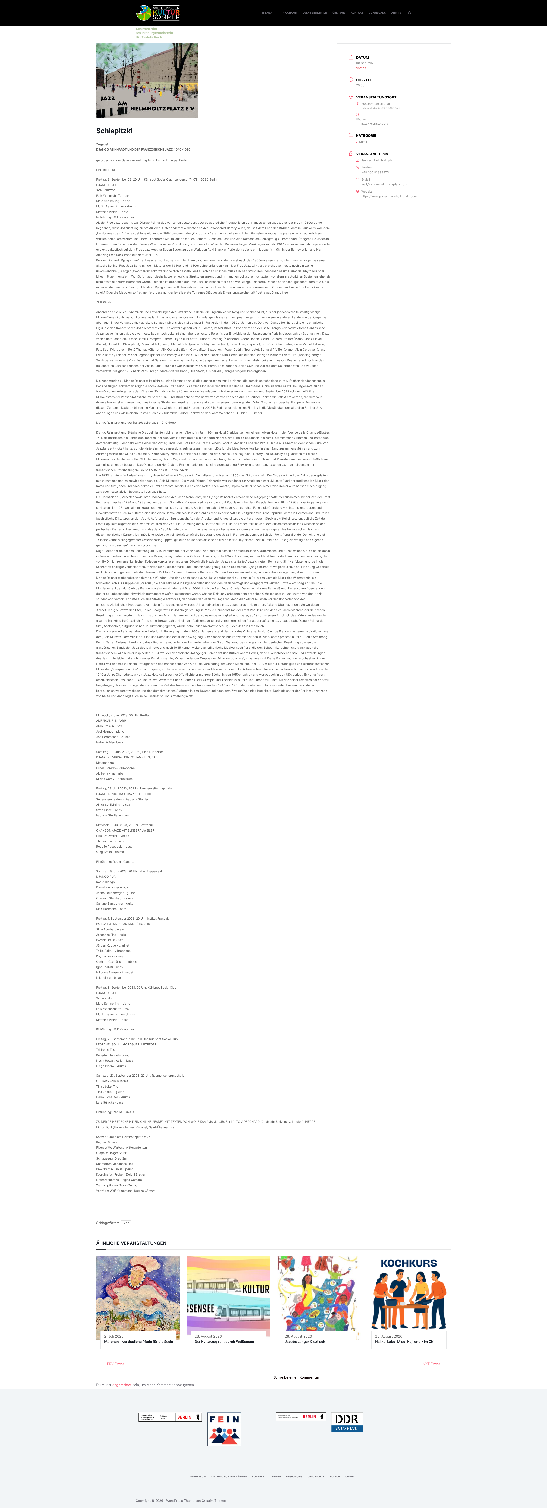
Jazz (125, 1223)
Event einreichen (315, 12)
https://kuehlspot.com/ (374, 123)
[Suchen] (409, 13)
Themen (267, 12)
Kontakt (357, 12)
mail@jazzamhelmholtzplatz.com (384, 184)
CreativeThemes (214, 1501)
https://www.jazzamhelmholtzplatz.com (389, 196)
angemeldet (121, 1385)
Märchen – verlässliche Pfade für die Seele (138, 1341)
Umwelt (351, 1476)
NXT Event (431, 1364)
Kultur (363, 142)
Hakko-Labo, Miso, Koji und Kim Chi (404, 1341)
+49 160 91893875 (375, 172)
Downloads (377, 12)
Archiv (396, 12)
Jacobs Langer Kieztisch (305, 1341)
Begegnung (294, 1476)
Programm (289, 12)
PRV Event (115, 1364)
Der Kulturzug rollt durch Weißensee (224, 1341)
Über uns (339, 12)
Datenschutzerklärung (229, 1476)
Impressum (198, 1476)
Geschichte (316, 1476)
